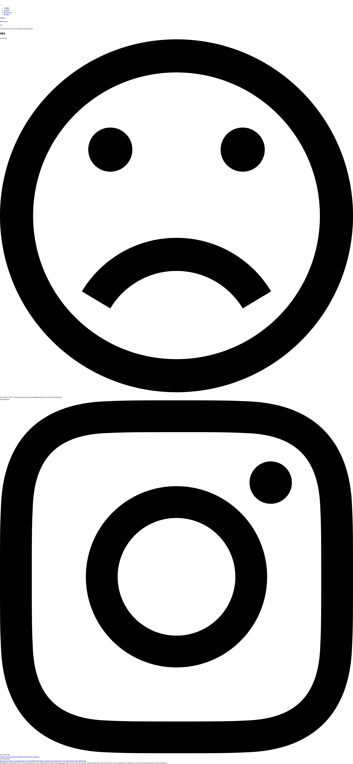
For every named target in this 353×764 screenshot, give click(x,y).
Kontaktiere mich (21, 757)
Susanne (7, 10)
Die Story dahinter (33, 757)
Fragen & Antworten (7, 757)
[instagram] (176, 753)
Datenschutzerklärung (16, 761)
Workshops (8, 12)
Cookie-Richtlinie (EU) (32, 761)
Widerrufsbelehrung (47, 761)
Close (7, 8)
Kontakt (6, 14)
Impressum (4, 761)
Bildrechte (82, 761)
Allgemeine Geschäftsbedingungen (66, 761)
